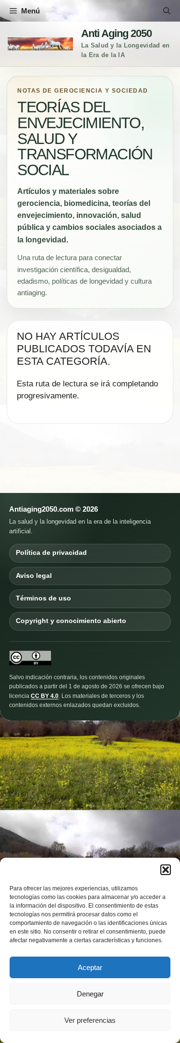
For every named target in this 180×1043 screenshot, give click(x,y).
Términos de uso (43, 598)
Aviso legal (34, 575)
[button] (165, 870)
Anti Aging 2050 (116, 33)
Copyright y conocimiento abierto (71, 620)
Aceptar (90, 967)
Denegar (90, 994)
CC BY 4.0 (45, 696)
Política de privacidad (51, 552)
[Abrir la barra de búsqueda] (167, 11)
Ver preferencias (90, 1020)
